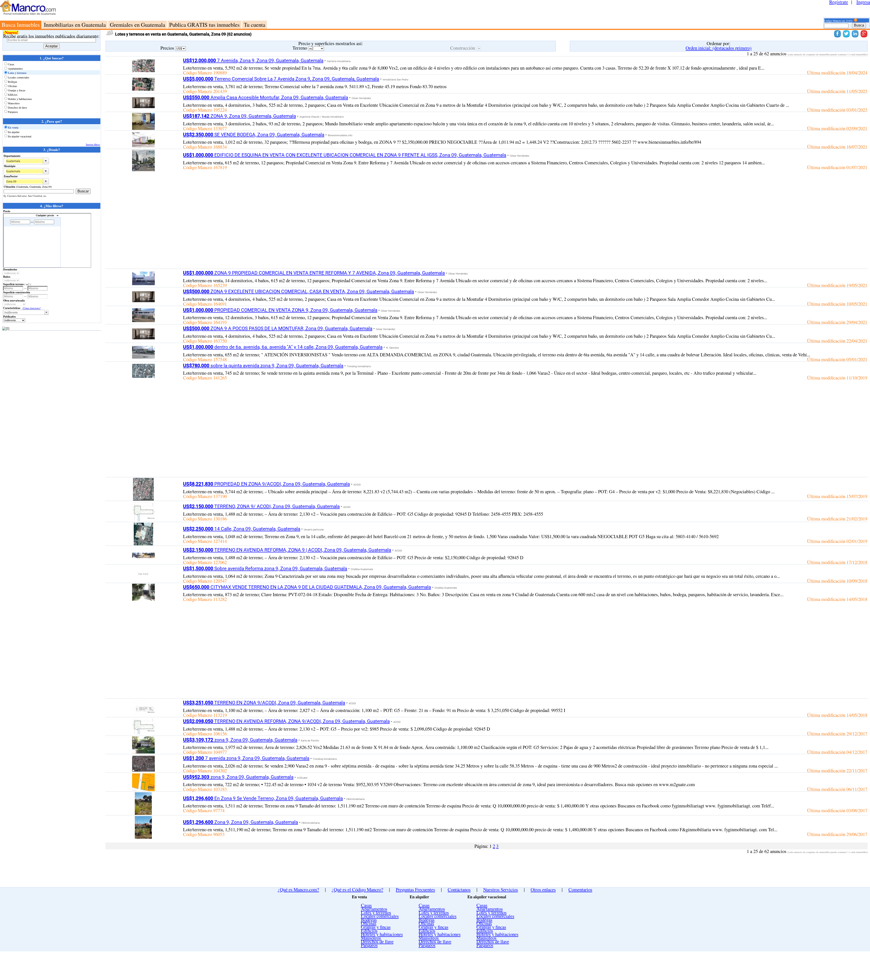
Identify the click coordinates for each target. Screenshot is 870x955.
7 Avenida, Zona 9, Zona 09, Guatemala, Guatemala (253, 60)
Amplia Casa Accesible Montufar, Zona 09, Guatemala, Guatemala (265, 97)
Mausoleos (14, 103)
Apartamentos (15, 68)
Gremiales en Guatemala (137, 24)
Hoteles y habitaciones (20, 99)
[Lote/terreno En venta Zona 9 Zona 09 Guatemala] (143, 837)
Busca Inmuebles (21, 24)
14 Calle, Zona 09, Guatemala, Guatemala (241, 529)
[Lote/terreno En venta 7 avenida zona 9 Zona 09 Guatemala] (143, 770)
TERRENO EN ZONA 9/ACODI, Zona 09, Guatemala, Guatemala (264, 702)
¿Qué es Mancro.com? (298, 889)
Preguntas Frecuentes (415, 889)
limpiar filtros (93, 144)
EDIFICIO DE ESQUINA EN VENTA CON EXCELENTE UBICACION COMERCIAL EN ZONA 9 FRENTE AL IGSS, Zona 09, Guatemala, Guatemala (344, 155)
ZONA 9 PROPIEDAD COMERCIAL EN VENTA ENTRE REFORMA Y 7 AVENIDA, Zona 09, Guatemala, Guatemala (314, 273)
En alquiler (13, 132)
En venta (13, 127)
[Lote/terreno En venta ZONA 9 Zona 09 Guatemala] (143, 128)
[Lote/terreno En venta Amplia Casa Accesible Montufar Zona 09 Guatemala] (143, 106)
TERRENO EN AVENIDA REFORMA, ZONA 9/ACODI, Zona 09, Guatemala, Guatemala (286, 721)
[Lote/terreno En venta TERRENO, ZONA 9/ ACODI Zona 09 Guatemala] (143, 520)
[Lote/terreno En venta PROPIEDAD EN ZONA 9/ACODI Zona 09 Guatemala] (143, 499)
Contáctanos (459, 889)
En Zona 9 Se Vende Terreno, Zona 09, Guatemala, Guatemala (263, 798)
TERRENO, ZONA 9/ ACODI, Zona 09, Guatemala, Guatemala (261, 506)
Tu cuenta (254, 24)
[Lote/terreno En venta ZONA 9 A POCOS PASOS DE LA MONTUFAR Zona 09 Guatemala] (143, 337)
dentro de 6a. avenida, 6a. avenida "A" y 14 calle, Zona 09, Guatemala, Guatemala (282, 347)
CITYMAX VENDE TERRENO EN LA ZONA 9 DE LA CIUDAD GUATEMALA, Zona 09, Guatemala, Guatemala (307, 587)
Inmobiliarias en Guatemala (75, 24)
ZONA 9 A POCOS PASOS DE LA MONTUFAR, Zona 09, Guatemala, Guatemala (277, 328)
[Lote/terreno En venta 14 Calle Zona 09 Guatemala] (143, 543)
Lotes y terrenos (17, 73)
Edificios (12, 94)
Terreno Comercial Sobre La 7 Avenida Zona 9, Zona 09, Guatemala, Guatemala (281, 79)
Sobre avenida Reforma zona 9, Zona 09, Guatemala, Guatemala (265, 568)
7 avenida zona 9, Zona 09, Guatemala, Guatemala (246, 758)
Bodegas (12, 81)
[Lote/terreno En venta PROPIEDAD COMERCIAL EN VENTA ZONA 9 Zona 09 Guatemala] (143, 320)
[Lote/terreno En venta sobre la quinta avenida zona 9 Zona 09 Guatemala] (143, 376)
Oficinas (12, 86)
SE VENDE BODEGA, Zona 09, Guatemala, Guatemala (253, 134)
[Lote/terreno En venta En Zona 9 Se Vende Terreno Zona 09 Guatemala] (143, 813)
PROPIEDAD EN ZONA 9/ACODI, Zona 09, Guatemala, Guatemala (266, 484)
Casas (11, 64)
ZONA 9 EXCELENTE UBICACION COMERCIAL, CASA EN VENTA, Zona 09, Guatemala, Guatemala (298, 291)
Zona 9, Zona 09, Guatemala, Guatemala (240, 822)
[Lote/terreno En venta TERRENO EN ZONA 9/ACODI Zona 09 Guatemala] (143, 714)
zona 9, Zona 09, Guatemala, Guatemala (240, 740)
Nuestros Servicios (500, 889)
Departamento (12, 156)
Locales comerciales (18, 77)
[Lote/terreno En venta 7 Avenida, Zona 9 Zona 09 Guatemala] (143, 70)
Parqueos (13, 112)
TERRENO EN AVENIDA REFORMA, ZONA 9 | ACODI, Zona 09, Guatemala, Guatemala (287, 550)
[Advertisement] (451, 10)
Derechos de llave (17, 107)
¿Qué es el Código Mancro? (357, 889)
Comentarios (580, 889)
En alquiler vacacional (19, 136)
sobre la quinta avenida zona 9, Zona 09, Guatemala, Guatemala (263, 365)
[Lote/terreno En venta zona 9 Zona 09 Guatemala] (143, 751)
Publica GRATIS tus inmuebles (204, 24)
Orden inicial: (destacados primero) (719, 48)
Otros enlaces (543, 889)
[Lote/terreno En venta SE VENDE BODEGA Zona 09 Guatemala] (143, 146)
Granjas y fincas (16, 90)
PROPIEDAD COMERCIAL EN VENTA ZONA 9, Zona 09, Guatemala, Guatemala (280, 310)
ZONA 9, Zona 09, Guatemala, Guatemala (239, 116)
